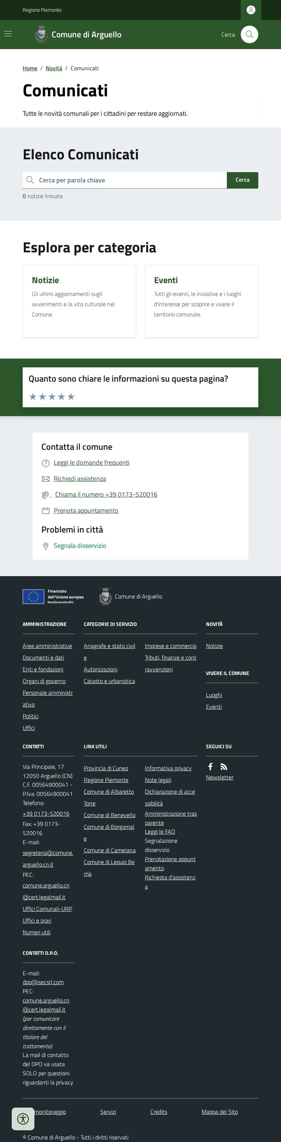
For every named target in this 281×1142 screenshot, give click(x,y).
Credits (158, 1111)
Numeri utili (36, 932)
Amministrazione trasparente (171, 818)
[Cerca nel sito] (246, 34)
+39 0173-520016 (46, 813)
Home (30, 68)
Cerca (243, 179)
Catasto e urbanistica (109, 680)
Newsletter (219, 777)
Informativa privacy (168, 768)
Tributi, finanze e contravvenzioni (170, 663)
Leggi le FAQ (160, 831)
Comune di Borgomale (109, 832)
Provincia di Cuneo (106, 768)
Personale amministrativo (48, 698)
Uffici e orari (37, 920)
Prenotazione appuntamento (170, 863)
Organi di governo (44, 680)
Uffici (29, 727)
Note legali (158, 779)
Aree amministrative (47, 645)
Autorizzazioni (100, 669)
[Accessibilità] (23, 1119)
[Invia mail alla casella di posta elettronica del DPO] (43, 982)
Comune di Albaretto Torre (109, 797)
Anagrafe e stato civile (109, 651)
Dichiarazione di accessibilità (170, 797)
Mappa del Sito (220, 1111)
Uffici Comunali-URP (47, 908)
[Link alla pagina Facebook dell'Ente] (210, 766)
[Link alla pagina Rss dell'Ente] (224, 766)
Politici (30, 716)
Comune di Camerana (110, 850)
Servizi (108, 1111)
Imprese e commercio (170, 645)
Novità (54, 68)
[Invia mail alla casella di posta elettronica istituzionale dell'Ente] (49, 858)
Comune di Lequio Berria (109, 867)
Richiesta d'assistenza (170, 882)
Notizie (214, 645)
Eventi (214, 706)
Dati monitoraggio (44, 1111)
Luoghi (214, 694)
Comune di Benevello (109, 815)
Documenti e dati (43, 657)
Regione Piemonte (42, 10)
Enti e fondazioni (43, 669)
